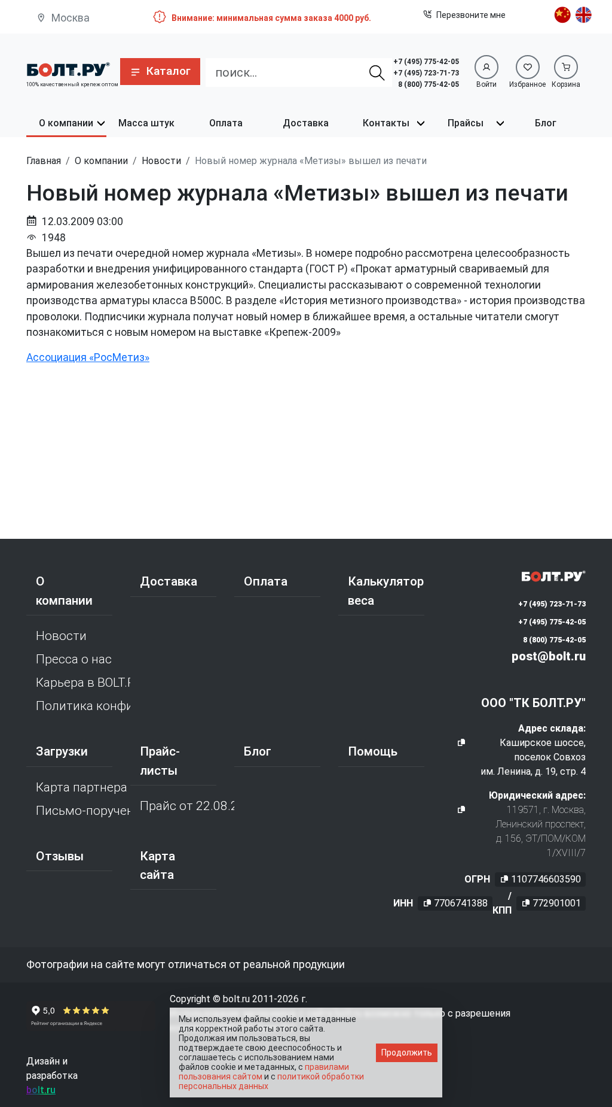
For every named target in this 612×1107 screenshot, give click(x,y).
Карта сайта (157, 865)
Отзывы (60, 856)
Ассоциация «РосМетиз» (87, 357)
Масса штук (146, 123)
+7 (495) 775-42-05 (426, 61)
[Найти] (377, 72)
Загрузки (62, 751)
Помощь (372, 751)
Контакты (386, 123)
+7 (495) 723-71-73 (426, 73)
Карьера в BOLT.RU (83, 682)
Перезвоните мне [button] (471, 15)
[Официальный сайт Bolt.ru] (68, 68)
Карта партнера (81, 787)
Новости (61, 636)
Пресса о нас (74, 659)
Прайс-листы (160, 760)
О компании (66, 123)
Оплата (226, 123)
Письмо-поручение (83, 810)
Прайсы (466, 123)
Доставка (306, 123)
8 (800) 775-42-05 (428, 84)
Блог (545, 123)
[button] (160, 71)
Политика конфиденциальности (83, 706)
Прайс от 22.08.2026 (187, 806)
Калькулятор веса (386, 590)
